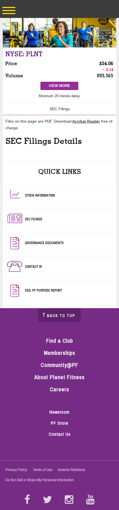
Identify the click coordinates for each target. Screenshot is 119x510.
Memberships (59, 352)
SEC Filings (60, 109)
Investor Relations (71, 469)
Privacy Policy (16, 469)
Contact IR (33, 266)
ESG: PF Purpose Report (43, 290)
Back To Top (61, 315)
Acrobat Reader (86, 121)
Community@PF (59, 365)
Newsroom (59, 412)
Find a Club (59, 340)
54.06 (107, 63)
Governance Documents (44, 243)
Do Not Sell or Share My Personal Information (40, 479)
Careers (59, 389)
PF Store (62, 423)
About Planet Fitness (59, 377)
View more (61, 86)
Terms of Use (42, 469)
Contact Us (60, 434)
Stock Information (40, 195)
